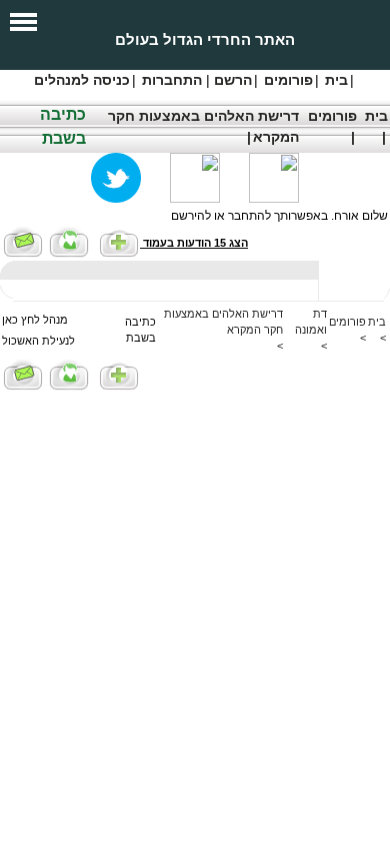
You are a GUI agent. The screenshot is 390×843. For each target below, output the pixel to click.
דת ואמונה (311, 322)
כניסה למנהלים (82, 80)
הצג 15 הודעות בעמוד (194, 243)
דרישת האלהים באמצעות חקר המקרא (203, 126)
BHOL (357, 16)
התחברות (172, 80)
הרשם (233, 80)
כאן (10, 320)
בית (336, 80)
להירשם (191, 216)
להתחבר (249, 216)
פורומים (288, 80)
